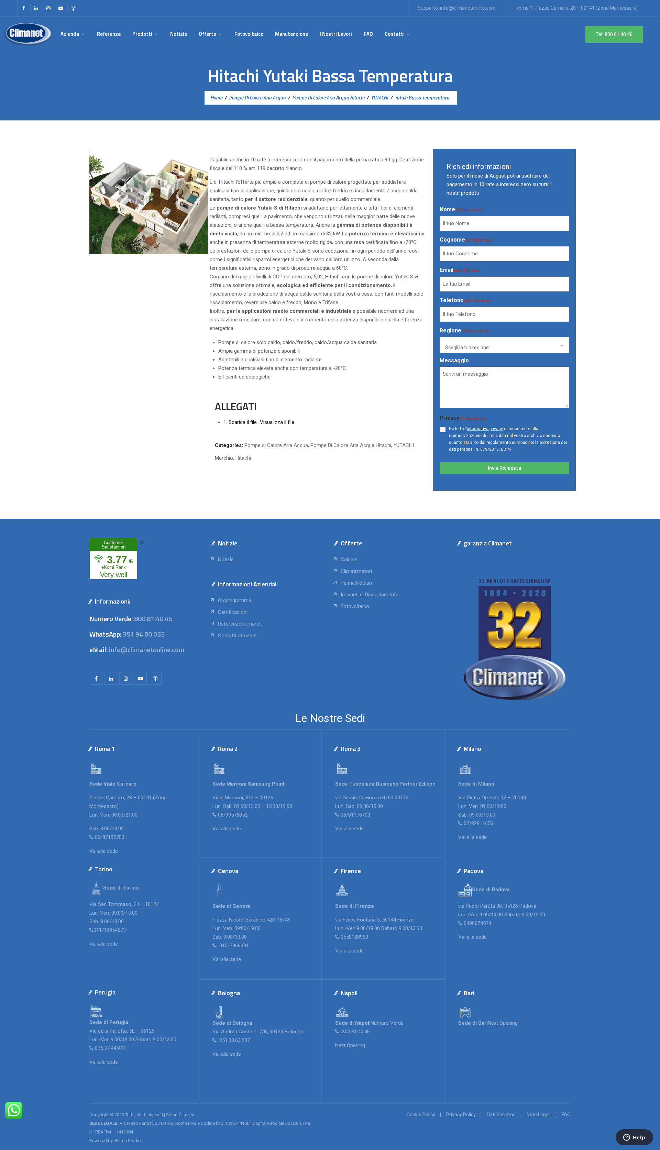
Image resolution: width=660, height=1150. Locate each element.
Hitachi (243, 458)
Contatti (395, 34)
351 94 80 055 (144, 634)
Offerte (207, 34)
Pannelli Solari (356, 583)
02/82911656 (478, 823)
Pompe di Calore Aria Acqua (276, 445)
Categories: (229, 445)
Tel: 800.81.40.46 (614, 34)
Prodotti (142, 34)
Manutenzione (291, 34)
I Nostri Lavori (336, 34)
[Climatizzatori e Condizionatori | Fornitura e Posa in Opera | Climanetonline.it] (27, 34)
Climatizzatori (356, 571)
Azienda (69, 34)
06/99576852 (233, 815)
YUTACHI (404, 445)
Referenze (109, 34)
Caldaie (349, 559)
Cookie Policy (421, 1114)
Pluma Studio (128, 1140)
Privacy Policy (461, 1114)
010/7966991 (233, 946)
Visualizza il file (277, 422)
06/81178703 (355, 815)
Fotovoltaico (248, 34)
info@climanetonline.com (468, 8)
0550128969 (354, 937)
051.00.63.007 (234, 1040)
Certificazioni (233, 612)
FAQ (368, 34)
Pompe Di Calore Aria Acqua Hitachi (350, 445)
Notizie (178, 34)
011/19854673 (110, 930)
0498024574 (477, 923)
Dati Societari (501, 1114)
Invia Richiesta (504, 468)
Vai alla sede (103, 851)
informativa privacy (485, 428)
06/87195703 (109, 837)
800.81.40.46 (153, 618)
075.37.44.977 (109, 1048)
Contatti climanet (237, 635)
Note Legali (539, 1114)
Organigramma (234, 600)
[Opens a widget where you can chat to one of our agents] (634, 1138)
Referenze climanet (240, 624)
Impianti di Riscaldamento (370, 595)
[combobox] (504, 345)
